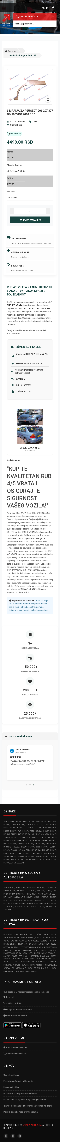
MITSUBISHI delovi (11, 847)
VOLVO (49, 907)
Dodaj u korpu (32, 219)
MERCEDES (7, 900)
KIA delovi (33, 837)
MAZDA (53, 897)
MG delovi (39, 844)
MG (15, 900)
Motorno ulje (10, 935)
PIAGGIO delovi (17, 850)
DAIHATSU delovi (49, 828)
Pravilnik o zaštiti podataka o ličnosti (20, 1093)
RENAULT (22, 903)
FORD (5, 894)
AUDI (18, 888)
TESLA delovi (17, 860)
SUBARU (18, 907)
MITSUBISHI (28, 900)
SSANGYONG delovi (26, 857)
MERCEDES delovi (25, 844)
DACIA (12, 891)
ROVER (30, 903)
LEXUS (36, 897)
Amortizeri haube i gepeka (15, 938)
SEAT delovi (36, 853)
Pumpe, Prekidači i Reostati (25, 956)
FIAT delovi (23, 831)
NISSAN (38, 900)
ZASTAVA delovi (17, 863)
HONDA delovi (49, 831)
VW (54, 907)
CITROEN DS (51, 888)
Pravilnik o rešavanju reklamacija (18, 1081)
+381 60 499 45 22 (28, 16)
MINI (20, 900)
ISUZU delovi (37, 834)
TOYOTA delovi (31, 860)
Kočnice (23, 935)
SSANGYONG (8, 907)
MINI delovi (51, 844)
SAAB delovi (23, 853)
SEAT (41, 903)
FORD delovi (35, 831)
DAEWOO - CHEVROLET (26, 891)
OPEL (45, 900)
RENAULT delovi (49, 850)
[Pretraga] (52, 23)
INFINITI (27, 894)
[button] (26, 784)
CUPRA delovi (50, 825)
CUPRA (6, 891)
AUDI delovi (28, 821)
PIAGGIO (6, 903)
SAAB (36, 903)
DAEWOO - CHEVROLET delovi (28, 828)
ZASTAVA (7, 910)
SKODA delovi (50, 853)
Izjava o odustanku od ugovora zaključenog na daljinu (27, 1106)
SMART (53, 903)
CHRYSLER (31, 888)
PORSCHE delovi (33, 850)
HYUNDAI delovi (10, 834)
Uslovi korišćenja (11, 1075)
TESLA (33, 907)
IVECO (40, 894)
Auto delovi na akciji (39, 968)
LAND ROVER (26, 897)
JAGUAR (47, 894)
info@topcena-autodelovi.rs (19, 1009)
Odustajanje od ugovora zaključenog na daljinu (24, 1099)
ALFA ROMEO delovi (12, 821)
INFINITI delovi (24, 834)
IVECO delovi (50, 834)
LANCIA (16, 897)
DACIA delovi (9, 828)
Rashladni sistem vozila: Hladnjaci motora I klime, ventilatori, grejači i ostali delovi (30, 959)
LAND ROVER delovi (18, 841)
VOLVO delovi (46, 860)
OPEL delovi (41, 847)
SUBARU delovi (42, 857)
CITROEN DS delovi (34, 825)
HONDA (12, 894)
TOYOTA (41, 907)
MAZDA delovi (9, 844)
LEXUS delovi (34, 841)
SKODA (47, 903)
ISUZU (34, 894)
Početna (11, 51)
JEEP (54, 894)
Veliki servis (50, 935)
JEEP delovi (23, 837)
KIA (4, 897)
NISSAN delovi (27, 847)
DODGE (48, 891)
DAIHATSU (41, 891)
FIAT (54, 891)
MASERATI (45, 897)
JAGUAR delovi (9, 837)
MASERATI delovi (49, 841)
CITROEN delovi (17, 825)
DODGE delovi (9, 831)
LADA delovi (44, 837)
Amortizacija (31, 971)
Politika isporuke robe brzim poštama (20, 1112)
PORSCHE (14, 903)
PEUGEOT (52, 900)
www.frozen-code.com (16, 1015)
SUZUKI (26, 907)
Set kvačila (35, 935)
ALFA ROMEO (8, 888)
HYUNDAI (19, 894)
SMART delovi (9, 857)
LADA (10, 897)
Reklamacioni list (11, 1087)
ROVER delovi (9, 853)
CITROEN (40, 888)
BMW (23, 888)
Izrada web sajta (32, 1125)
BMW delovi (41, 821)
